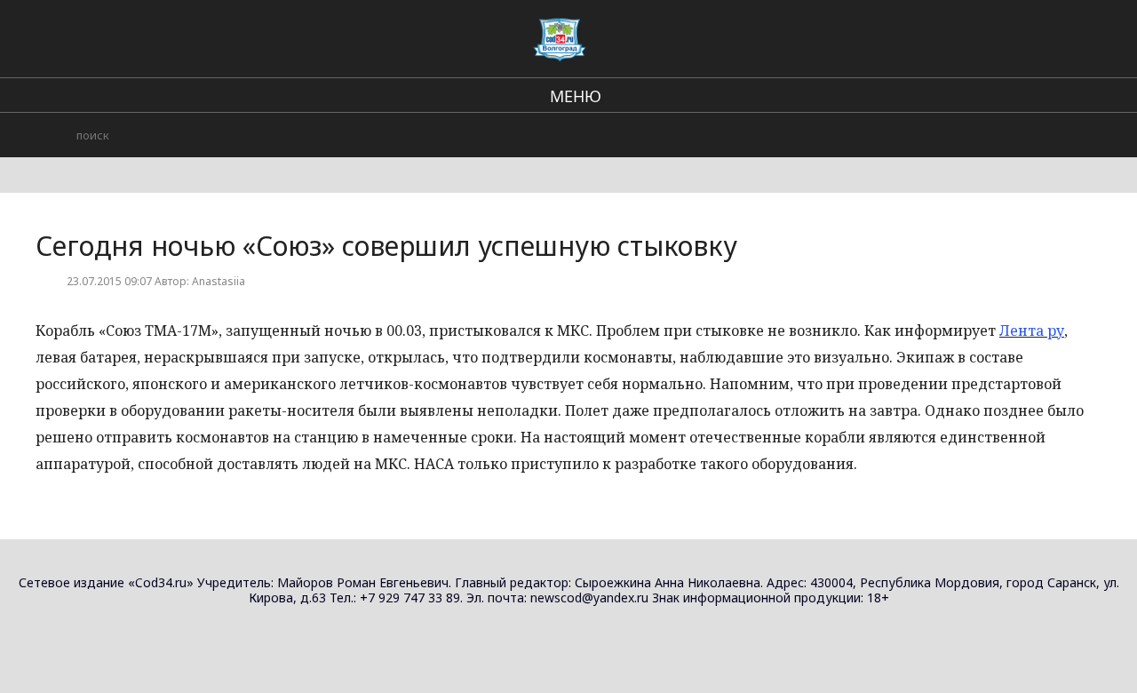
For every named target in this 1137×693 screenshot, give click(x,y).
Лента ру (1031, 330)
